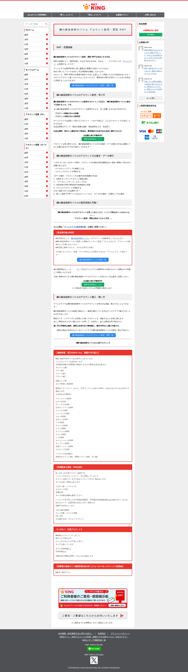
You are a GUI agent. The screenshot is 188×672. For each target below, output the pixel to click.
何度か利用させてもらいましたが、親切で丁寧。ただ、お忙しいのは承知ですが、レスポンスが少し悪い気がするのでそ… (153, 55)
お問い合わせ (150, 15)
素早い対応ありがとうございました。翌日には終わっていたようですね (153, 70)
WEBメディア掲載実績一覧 (94, 640)
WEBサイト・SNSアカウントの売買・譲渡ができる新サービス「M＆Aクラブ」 (94, 637)
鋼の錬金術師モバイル (80, 238)
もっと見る (151, 98)
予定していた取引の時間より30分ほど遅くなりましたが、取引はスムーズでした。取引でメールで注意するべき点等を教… (153, 87)
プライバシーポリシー (120, 633)
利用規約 (102, 633)
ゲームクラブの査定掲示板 (75, 227)
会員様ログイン (122, 15)
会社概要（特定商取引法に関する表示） (75, 633)
